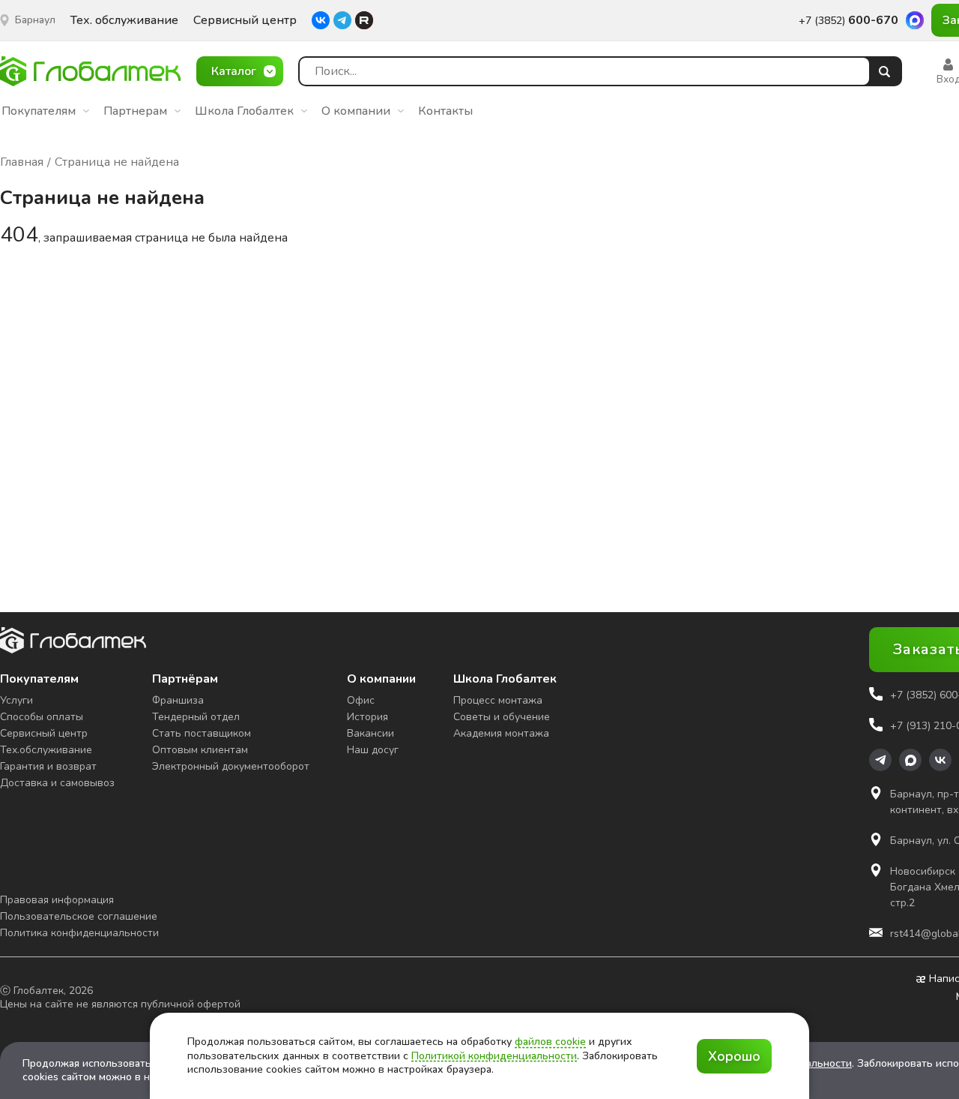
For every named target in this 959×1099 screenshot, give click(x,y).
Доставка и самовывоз (57, 783)
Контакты (445, 111)
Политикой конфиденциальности (494, 1056)
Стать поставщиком (201, 733)
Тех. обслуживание (124, 21)
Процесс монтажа (497, 700)
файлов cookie (550, 1041)
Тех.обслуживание (46, 750)
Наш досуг (373, 750)
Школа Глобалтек (244, 111)
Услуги (16, 700)
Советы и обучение (501, 717)
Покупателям (38, 111)
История (367, 717)
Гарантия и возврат (48, 766)
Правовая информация (57, 900)
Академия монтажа (501, 733)
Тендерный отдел (196, 717)
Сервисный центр (245, 21)
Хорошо (734, 1056)
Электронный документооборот (230, 766)
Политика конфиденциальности (79, 933)
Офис (361, 700)
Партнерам (135, 111)
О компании (355, 111)
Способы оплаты (41, 717)
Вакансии (370, 733)
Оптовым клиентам (200, 750)
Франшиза (178, 700)
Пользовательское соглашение (78, 916)
